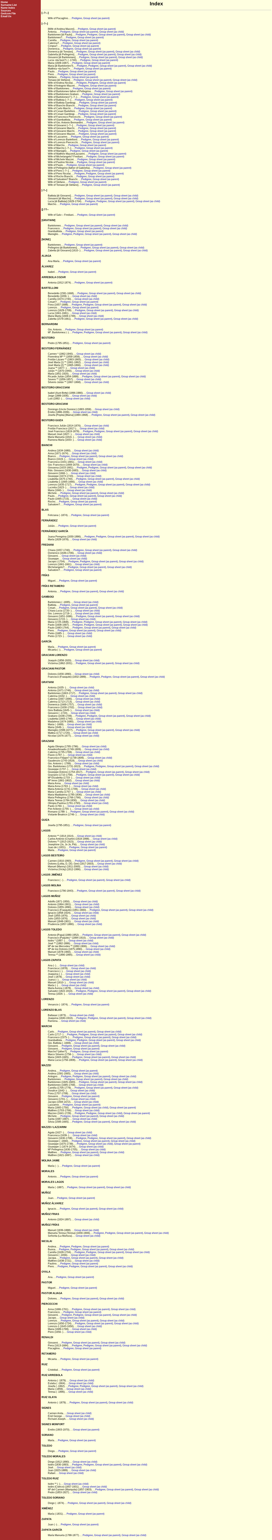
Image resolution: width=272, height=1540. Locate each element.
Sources (6, 10)
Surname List (9, 5)
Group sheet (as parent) (96, 18)
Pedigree (77, 18)
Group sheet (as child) (111, 31)
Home (4, 2)
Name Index (8, 7)
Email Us (6, 16)
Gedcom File (8, 13)
